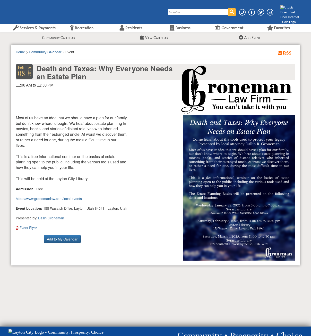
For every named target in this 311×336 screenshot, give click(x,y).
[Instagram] (270, 12)
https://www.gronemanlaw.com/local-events (49, 198)
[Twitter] (261, 12)
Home (20, 51)
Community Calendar (58, 38)
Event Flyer (28, 227)
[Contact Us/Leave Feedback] (242, 12)
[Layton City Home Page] (25, 10)
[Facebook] (252, 12)
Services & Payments (37, 28)
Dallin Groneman (51, 218)
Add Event (251, 38)
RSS (287, 53)
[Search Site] (232, 12)
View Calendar (156, 38)
